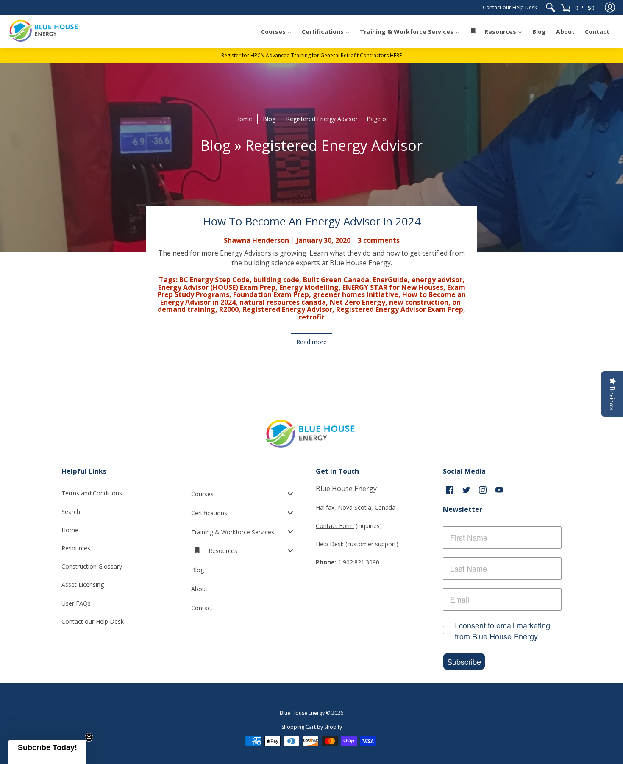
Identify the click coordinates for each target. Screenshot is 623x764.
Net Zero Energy (357, 302)
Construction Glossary (91, 566)
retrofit (312, 317)
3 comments (379, 240)
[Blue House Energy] (44, 31)
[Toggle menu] (293, 493)
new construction (418, 302)
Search (70, 512)
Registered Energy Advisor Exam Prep (399, 309)
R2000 (229, 309)
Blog (269, 119)
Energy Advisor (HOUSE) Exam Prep (216, 287)
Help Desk (330, 544)
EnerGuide (390, 279)
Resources (75, 548)
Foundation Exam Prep (271, 294)
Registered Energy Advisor (322, 119)
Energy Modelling (309, 287)
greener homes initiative (355, 294)
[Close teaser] (89, 737)
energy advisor (437, 279)
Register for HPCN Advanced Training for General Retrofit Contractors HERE (311, 55)
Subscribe (464, 661)
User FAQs (76, 603)
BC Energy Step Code (214, 279)
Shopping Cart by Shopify (311, 727)
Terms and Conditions (91, 493)
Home (243, 119)
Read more (311, 342)
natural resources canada (282, 302)
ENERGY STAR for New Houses (392, 287)
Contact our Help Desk (510, 7)
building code (276, 279)
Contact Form (335, 526)
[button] (578, 7)
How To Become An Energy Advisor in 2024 (312, 221)
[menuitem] (550, 7)
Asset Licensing (82, 585)
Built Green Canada (336, 279)
